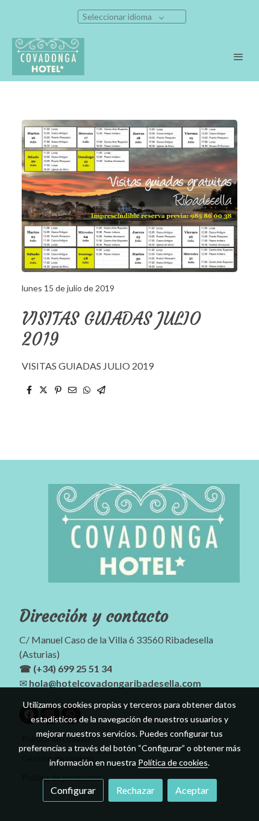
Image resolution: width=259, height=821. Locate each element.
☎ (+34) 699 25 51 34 (65, 668)
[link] (48, 56)
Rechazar (135, 790)
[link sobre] (129, 540)
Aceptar (192, 790)
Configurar (73, 790)
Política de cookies (173, 762)
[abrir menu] (238, 56)
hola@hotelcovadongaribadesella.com (115, 683)
